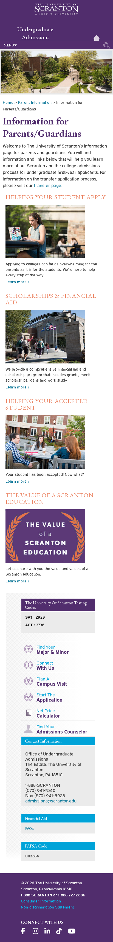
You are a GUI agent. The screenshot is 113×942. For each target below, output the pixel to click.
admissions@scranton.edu (51, 800)
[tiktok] (59, 931)
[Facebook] (24, 931)
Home (8, 102)
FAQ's (29, 828)
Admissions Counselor (61, 729)
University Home (96, 38)
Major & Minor (52, 649)
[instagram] (36, 931)
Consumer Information (41, 900)
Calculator (48, 713)
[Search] (106, 45)
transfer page (47, 185)
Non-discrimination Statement (47, 906)
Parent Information (35, 102)
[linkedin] (48, 931)
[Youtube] (71, 931)
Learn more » (17, 281)
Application (49, 697)
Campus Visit (51, 681)
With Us (45, 665)
